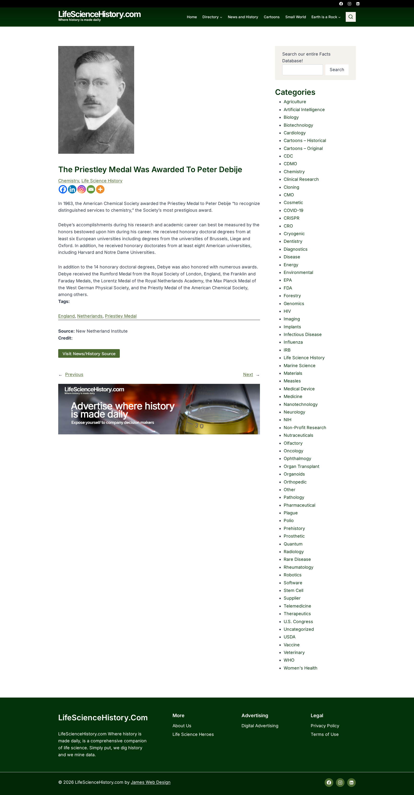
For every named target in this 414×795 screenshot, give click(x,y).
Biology (291, 117)
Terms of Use (325, 734)
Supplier (292, 598)
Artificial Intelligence (304, 109)
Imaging (292, 318)
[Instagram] (349, 3)
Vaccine (292, 644)
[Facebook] (341, 3)
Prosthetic (294, 536)
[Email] (91, 189)
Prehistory (294, 528)
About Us (181, 725)
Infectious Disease (303, 334)
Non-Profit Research (305, 427)
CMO (289, 194)
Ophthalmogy (297, 458)
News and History (243, 17)
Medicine (293, 396)
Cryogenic (294, 233)
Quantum (293, 543)
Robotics (293, 574)
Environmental (298, 272)
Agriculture (295, 101)
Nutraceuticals (298, 435)
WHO (289, 660)
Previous (74, 374)
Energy (291, 264)
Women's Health (300, 667)
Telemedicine (297, 605)
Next (248, 374)
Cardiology (295, 132)
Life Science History (101, 180)
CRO (288, 225)
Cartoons (272, 17)
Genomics (294, 303)
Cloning (291, 187)
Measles (292, 380)
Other (289, 489)
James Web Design (151, 782)
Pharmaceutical (299, 505)
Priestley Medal (121, 315)
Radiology (294, 551)
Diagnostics (296, 249)
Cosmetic (293, 202)
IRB (287, 349)
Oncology (293, 450)
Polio (289, 520)
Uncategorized (299, 629)
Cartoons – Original (303, 148)
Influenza (293, 342)
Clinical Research (301, 179)
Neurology (294, 412)
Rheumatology (298, 567)
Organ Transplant (301, 466)
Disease (292, 256)
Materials (293, 373)
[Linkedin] (358, 3)
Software (293, 582)
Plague (291, 512)
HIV (287, 311)
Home (192, 17)
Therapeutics (297, 613)
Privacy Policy (325, 725)
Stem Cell (293, 590)
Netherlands (90, 315)
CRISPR (291, 218)
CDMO (290, 163)
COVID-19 (293, 210)
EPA (288, 280)
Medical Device (299, 388)
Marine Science (300, 365)
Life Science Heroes (193, 734)
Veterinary (294, 652)
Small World (295, 17)
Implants (292, 326)
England (66, 315)
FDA (288, 287)
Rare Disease (297, 559)
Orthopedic (295, 481)
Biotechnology (298, 125)
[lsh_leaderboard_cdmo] (159, 409)
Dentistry (293, 241)
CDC (288, 156)
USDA (289, 636)
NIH (287, 419)
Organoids (294, 474)
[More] (100, 189)
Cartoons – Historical (305, 140)
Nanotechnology (301, 404)
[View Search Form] (351, 17)
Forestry (292, 295)
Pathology (294, 497)
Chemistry (68, 180)
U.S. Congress (298, 621)
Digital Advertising (260, 725)
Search (337, 69)
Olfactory (293, 443)
